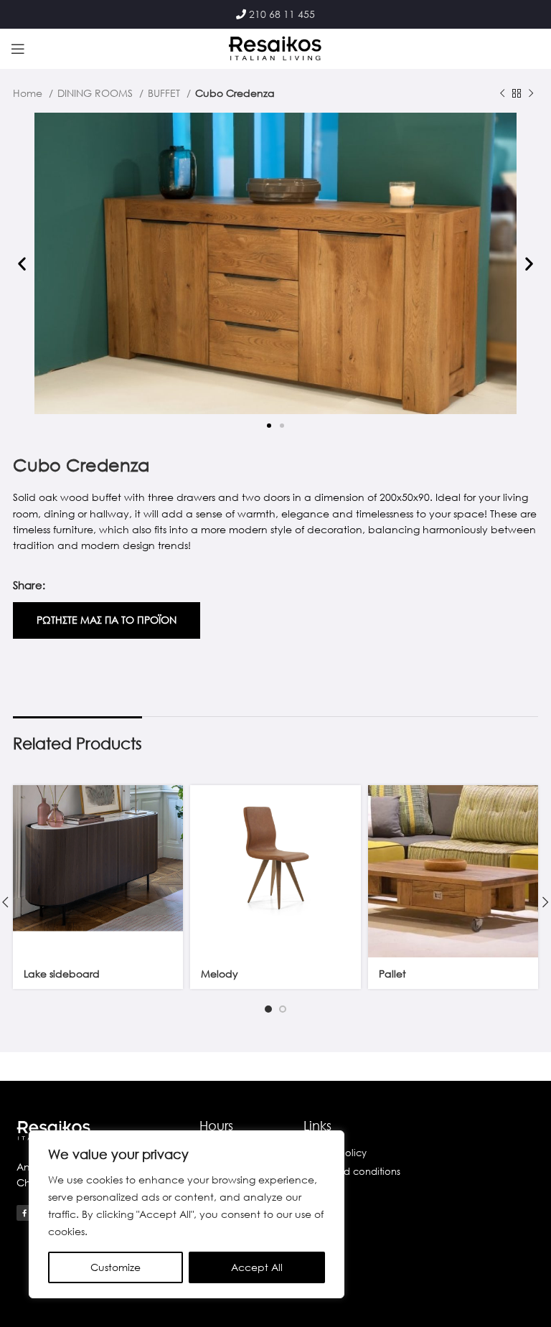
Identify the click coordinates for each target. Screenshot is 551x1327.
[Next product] (531, 94)
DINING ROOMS (96, 93)
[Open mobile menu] (18, 48)
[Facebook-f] (24, 1213)
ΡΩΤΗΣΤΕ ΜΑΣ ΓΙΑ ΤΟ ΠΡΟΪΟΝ (106, 620)
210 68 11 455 (282, 14)
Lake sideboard (62, 973)
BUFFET (165, 93)
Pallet (392, 973)
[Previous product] (502, 94)
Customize (115, 1267)
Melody (219, 973)
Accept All (257, 1267)
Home (29, 93)
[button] (22, 264)
